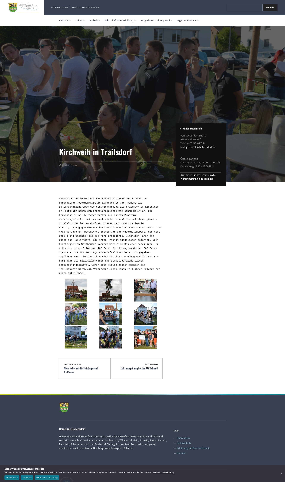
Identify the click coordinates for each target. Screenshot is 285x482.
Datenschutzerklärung (163, 472)
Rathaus (63, 20)
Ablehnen (27, 477)
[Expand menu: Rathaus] (70, 20)
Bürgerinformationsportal (155, 20)
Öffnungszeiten (59, 7)
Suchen (270, 7)
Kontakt (181, 453)
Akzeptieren (12, 477)
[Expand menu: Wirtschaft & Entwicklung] (135, 20)
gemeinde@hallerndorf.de (200, 147)
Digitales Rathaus (186, 20)
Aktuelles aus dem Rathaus (85, 7)
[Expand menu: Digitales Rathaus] (198, 20)
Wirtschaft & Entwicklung (119, 20)
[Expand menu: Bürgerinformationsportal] (171, 20)
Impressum (183, 438)
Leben (78, 20)
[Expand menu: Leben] (84, 20)
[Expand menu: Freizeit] (99, 20)
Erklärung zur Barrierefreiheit (193, 448)
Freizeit (94, 20)
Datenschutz (184, 443)
